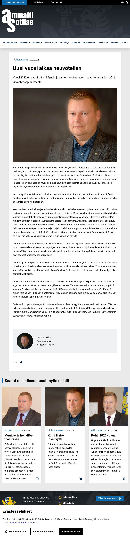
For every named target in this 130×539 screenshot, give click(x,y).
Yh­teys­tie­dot (68, 503)
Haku (122, 2)
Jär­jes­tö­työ (64, 43)
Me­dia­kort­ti (39, 2)
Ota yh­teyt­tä (56, 2)
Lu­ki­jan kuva (102, 43)
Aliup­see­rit (37, 43)
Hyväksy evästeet (71, 531)
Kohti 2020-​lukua (103, 435)
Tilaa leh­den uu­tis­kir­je (14, 2)
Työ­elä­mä (75, 43)
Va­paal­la (114, 43)
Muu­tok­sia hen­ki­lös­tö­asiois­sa (19, 437)
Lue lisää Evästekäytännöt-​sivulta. (20, 522)
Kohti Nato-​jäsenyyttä (56, 437)
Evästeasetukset (17, 531)
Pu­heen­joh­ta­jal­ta (9, 43)
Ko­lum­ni (124, 43)
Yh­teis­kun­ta (25, 43)
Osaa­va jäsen (50, 43)
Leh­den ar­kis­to (70, 497)
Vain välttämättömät (43, 531)
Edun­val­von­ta (89, 43)
